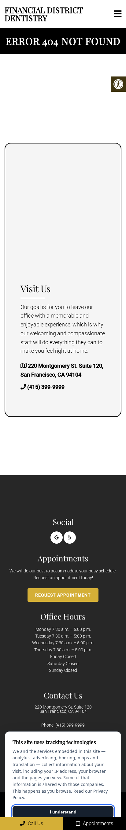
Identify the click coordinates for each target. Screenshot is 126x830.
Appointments (97, 823)
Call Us (35, 823)
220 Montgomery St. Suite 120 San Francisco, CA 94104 (63, 709)
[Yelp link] (70, 537)
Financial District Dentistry (44, 14)
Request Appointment (63, 595)
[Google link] (56, 537)
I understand (63, 812)
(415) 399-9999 (46, 387)
